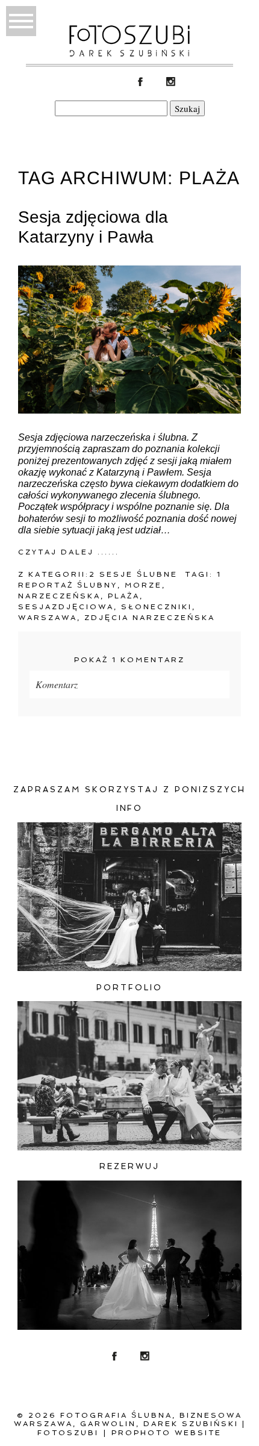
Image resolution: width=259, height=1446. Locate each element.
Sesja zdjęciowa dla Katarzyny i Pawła (93, 227)
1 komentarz (129, 660)
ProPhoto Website (166, 1433)
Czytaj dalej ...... (68, 552)
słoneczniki (156, 607)
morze (143, 585)
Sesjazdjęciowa (66, 607)
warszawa (47, 617)
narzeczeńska (59, 596)
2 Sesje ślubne (133, 574)
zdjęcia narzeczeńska (149, 617)
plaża (124, 596)
